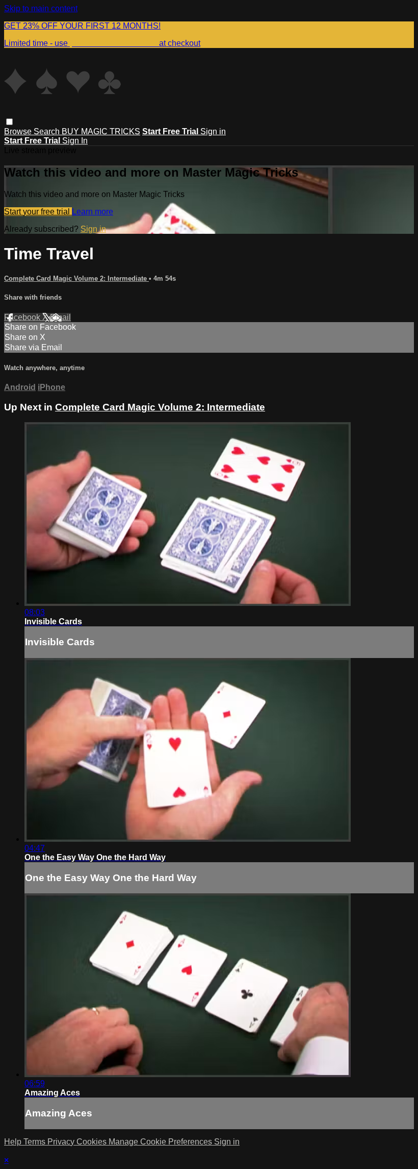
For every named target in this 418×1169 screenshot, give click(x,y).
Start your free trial (38, 211)
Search (48, 131)
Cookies (92, 1141)
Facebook (23, 317)
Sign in (213, 131)
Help (13, 1141)
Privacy (61, 1141)
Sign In (75, 140)
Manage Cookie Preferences (161, 1141)
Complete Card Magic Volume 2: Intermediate (76, 278)
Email (60, 317)
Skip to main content (40, 8)
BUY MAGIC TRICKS (101, 131)
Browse (19, 131)
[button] (9, 121)
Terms (35, 1141)
